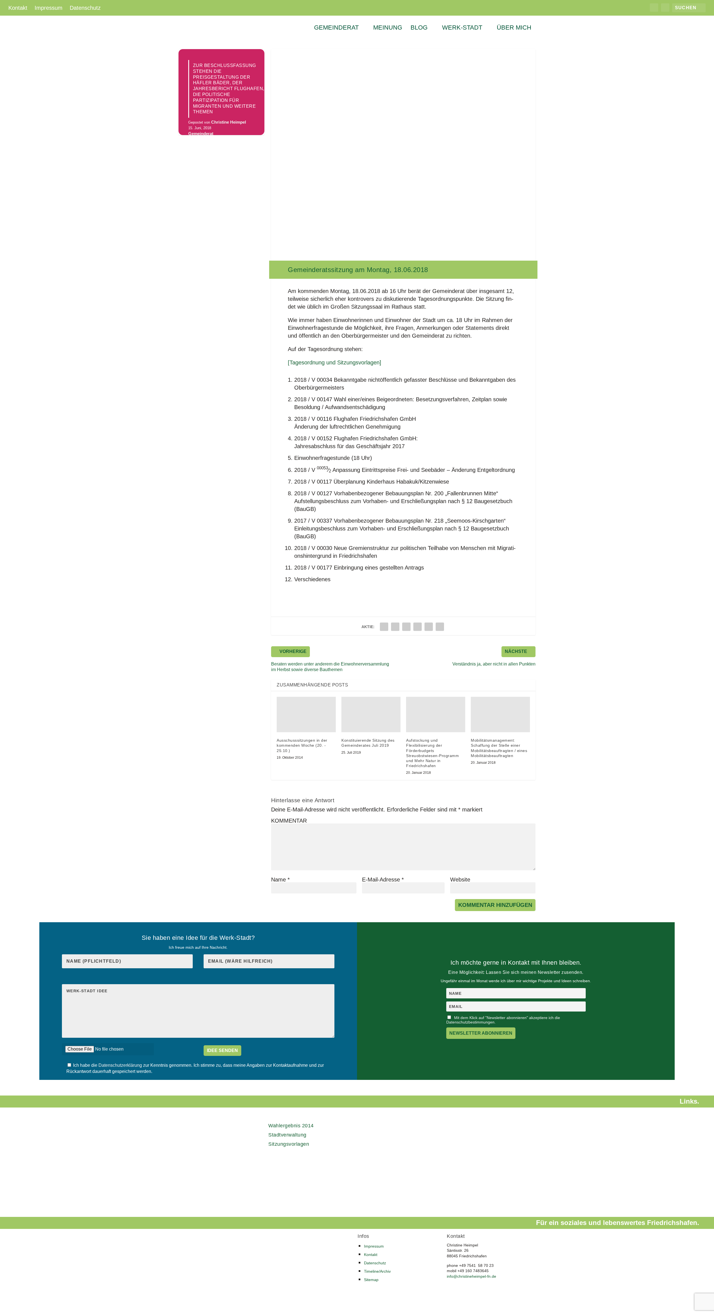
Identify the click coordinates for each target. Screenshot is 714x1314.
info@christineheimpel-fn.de (471, 1276)
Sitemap (371, 1279)
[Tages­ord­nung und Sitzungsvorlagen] (334, 362)
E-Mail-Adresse (383, 879)
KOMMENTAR (289, 821)
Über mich (514, 28)
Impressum (48, 8)
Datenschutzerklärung (120, 1065)
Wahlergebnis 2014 (291, 1125)
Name (280, 879)
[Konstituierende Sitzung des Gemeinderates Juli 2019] (371, 714)
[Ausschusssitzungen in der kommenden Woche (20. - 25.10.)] (306, 714)
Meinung (387, 28)
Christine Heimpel (228, 122)
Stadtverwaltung (287, 1135)
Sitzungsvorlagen (288, 1144)
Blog (419, 28)
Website (460, 879)
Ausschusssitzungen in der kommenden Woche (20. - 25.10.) (302, 745)
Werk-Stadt (462, 28)
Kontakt (17, 8)
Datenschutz (85, 8)
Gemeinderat (336, 28)
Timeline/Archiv (377, 1271)
